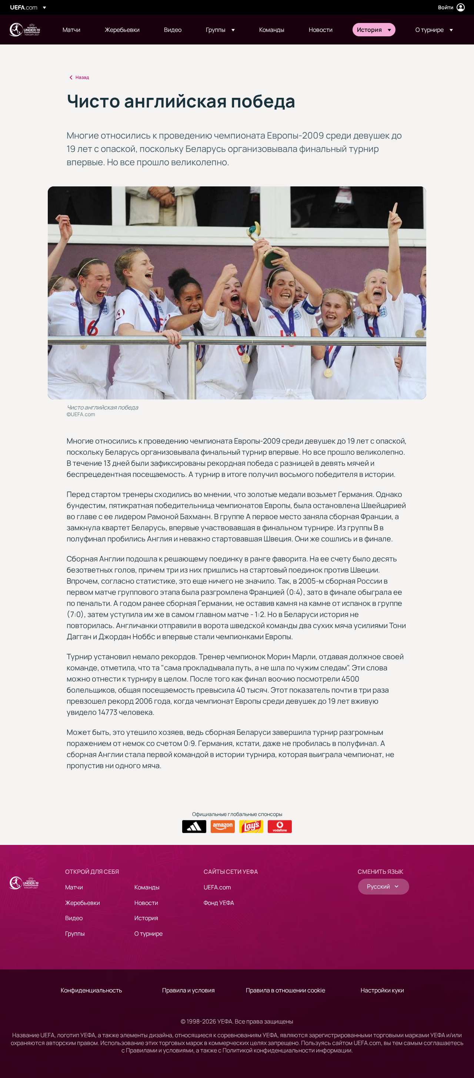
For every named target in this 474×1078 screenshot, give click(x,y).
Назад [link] (82, 77)
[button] (220, 30)
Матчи (74, 887)
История (146, 918)
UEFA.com (217, 887)
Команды (147, 887)
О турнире (148, 933)
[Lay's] (251, 826)
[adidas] (194, 826)
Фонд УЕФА (219, 903)
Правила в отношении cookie (285, 990)
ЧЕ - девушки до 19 (24, 30)
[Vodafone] (280, 826)
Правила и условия (188, 990)
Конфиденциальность (91, 990)
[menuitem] (74, 30)
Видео (74, 918)
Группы (75, 933)
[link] (71, 30)
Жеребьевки (82, 903)
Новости (146, 903)
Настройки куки (382, 990)
